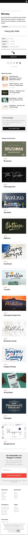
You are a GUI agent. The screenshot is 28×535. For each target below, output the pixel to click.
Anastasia (7, 212)
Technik (3, 498)
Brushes (16, 495)
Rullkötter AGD (4, 522)
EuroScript (8, 264)
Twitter (15, 507)
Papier (2, 495)
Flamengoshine (9, 187)
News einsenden (5, 508)
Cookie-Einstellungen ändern (14, 532)
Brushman (7, 161)
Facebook (16, 508)
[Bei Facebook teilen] (11, 63)
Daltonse (7, 238)
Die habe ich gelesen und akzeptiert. (14, 481)
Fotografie (3, 496)
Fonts (19, 11)
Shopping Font (9, 444)
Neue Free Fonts (7, 73)
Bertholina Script (10, 341)
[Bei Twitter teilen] (8, 63)
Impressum (14, 530)
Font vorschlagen (8, 118)
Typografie (3, 493)
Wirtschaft (3, 499)
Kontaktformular (5, 507)
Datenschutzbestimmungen (11, 480)
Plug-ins (16, 498)
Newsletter (16, 511)
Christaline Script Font (12, 315)
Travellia (7, 290)
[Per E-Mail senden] (20, 63)
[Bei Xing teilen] (14, 63)
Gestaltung (4, 492)
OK (18, 531)
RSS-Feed (16, 510)
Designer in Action (9, 6)
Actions (16, 493)
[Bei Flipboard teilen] (17, 63)
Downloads (14, 11)
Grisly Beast (8, 392)
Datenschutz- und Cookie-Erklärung (11, 525)
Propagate (7, 418)
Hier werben (4, 510)
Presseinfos (4, 511)
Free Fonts (12, 41)
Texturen (16, 496)
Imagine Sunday (10, 367)
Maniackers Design (14, 46)
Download (14, 57)
